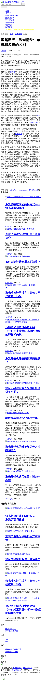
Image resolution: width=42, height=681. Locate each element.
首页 (7, 11)
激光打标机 (9, 20)
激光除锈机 (9, 18)
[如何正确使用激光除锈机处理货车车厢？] (22, 383)
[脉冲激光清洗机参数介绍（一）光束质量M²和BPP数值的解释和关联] (23, 322)
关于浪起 (9, 13)
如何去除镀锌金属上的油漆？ (22, 261)
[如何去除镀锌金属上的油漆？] (17, 256)
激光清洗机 (9, 23)
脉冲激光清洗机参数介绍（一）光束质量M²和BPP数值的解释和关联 (23, 331)
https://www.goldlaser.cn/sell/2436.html (24, 190)
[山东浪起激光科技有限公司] (12, 2)
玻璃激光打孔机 (11, 652)
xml (6, 639)
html (7, 641)
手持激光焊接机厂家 (13, 649)
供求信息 (18, 34)
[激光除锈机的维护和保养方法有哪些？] (21, 441)
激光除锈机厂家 (11, 631)
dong (3, 51)
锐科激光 (18, 134)
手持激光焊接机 (11, 15)
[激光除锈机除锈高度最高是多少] (18, 353)
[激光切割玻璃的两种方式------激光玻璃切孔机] (23, 199)
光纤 (38, 115)
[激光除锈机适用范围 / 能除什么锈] (19, 471)
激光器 (12, 72)
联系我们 (9, 27)
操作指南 (9, 25)
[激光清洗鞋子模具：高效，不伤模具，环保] (23, 287)
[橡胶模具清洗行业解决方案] (17, 413)
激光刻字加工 (10, 629)
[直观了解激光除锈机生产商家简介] (19, 229)
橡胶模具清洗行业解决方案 (21, 418)
